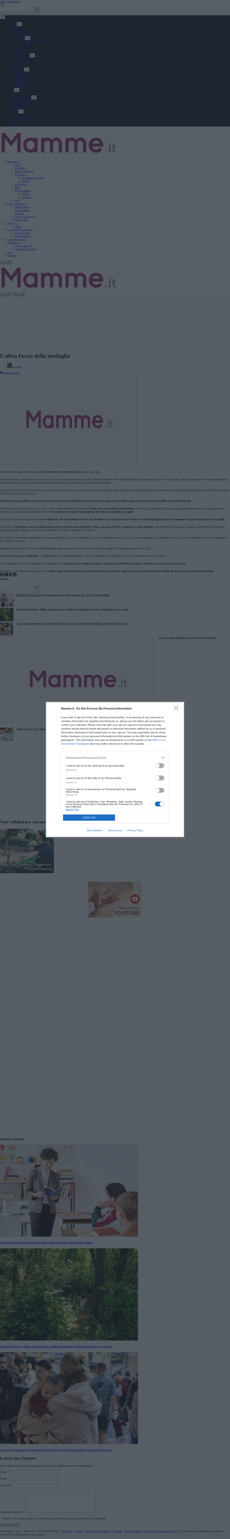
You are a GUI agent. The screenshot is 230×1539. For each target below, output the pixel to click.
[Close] (177, 708)
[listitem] (115, 758)
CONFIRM (89, 817)
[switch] (159, 765)
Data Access (115, 830)
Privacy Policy (135, 830)
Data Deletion (94, 830)
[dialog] (115, 769)
